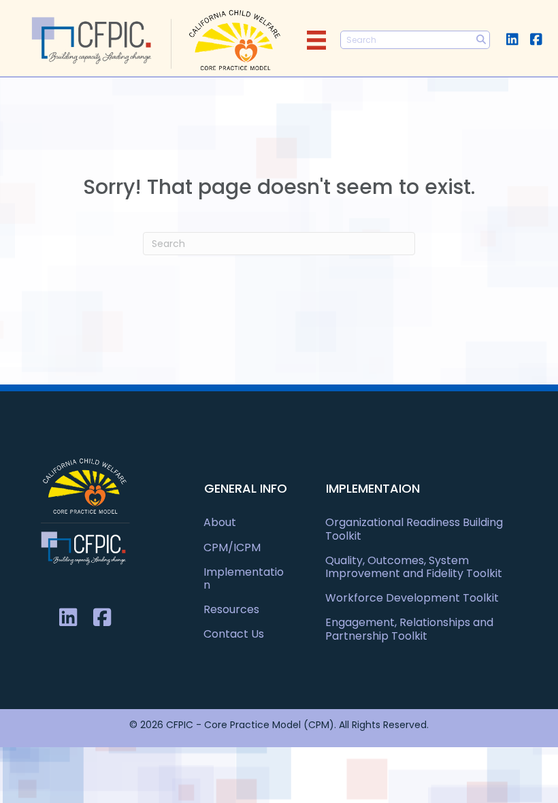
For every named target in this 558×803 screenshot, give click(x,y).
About (219, 522)
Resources (231, 609)
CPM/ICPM (232, 547)
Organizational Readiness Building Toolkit (414, 528)
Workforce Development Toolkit (412, 598)
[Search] (480, 39)
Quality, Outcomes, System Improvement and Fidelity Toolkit (413, 567)
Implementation (243, 578)
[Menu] (316, 40)
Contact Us (233, 634)
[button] (512, 39)
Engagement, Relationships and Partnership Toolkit (409, 628)
